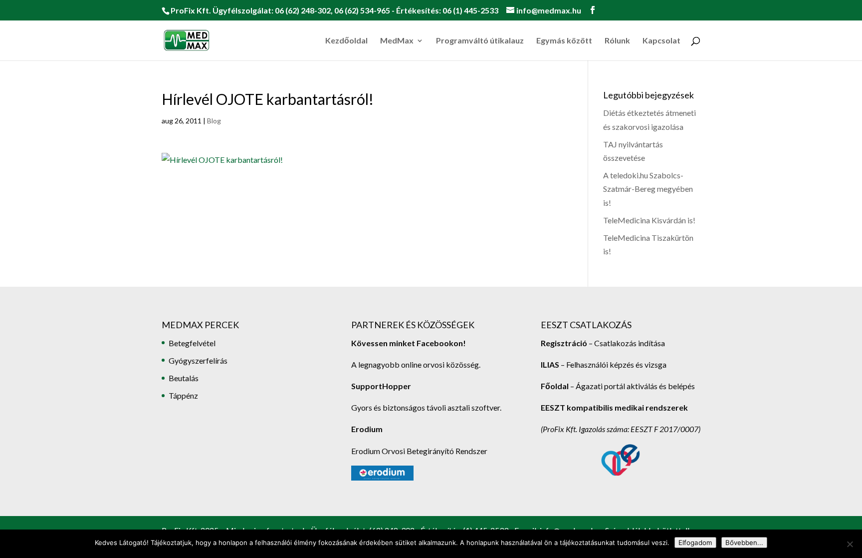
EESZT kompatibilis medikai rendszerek (614, 407)
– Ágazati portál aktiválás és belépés (618, 386)
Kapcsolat (661, 41)
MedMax (397, 41)
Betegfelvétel (192, 343)
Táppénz (183, 395)
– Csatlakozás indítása (626, 343)
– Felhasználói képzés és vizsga (603, 364)
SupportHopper (381, 386)
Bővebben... (744, 543)
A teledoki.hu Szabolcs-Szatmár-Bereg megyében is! (648, 188)
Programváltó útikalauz (480, 41)
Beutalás (184, 378)
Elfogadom (695, 543)
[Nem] (850, 544)
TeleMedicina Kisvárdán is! (649, 220)
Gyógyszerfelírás (198, 360)
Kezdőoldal (346, 41)
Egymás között (564, 41)
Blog (214, 120)
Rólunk (617, 41)
